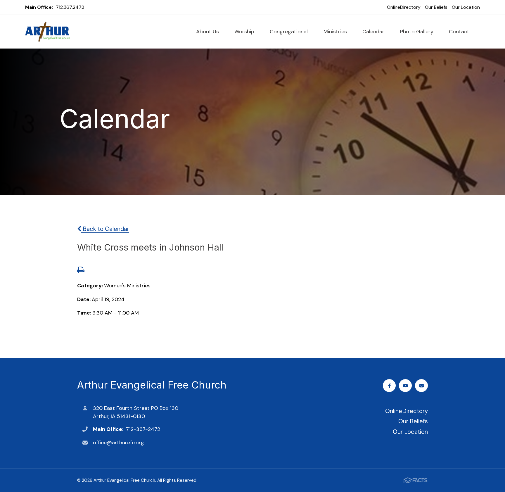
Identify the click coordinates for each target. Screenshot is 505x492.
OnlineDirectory (404, 7)
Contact (460, 31)
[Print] (80, 271)
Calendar (374, 31)
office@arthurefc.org (118, 442)
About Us (208, 31)
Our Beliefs (436, 7)
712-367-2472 (143, 429)
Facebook (389, 385)
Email (421, 385)
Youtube (405, 385)
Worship (245, 31)
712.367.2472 (70, 7)
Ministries (336, 31)
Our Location (466, 7)
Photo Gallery (417, 31)
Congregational (289, 31)
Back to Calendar (105, 229)
